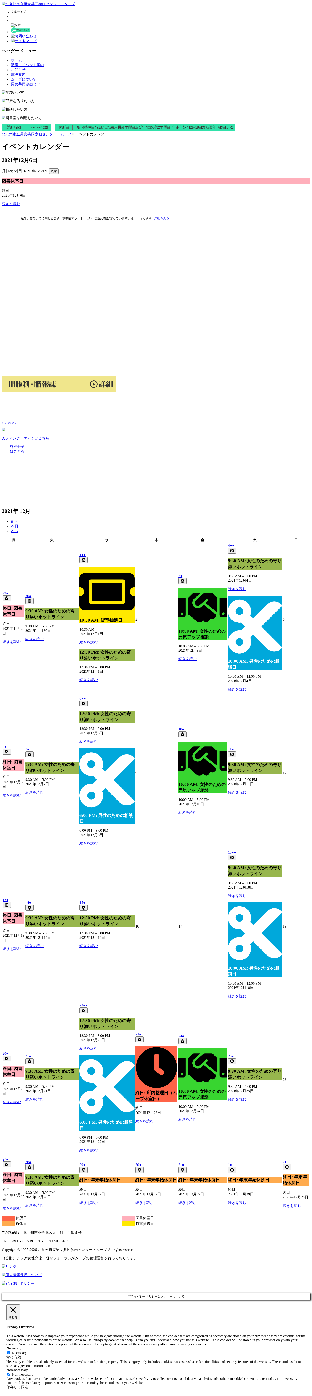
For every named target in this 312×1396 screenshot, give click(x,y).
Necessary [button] (13, 1348)
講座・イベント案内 (27, 65)
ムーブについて (24, 79)
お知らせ (18, 70)
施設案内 (18, 74)
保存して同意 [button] (17, 1387)
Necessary (19, 1353)
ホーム (16, 60)
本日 (14, 526)
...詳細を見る (160, 218)
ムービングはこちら (9, 423)
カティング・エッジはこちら (25, 438)
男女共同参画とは (25, 84)
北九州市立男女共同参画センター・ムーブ (36, 134)
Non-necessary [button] (17, 1370)
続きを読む (11, 204)
